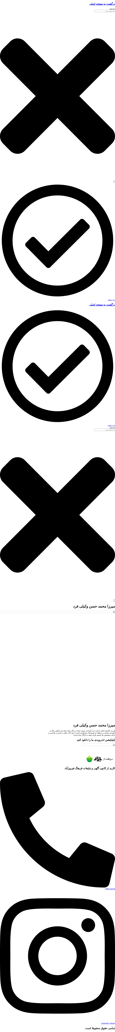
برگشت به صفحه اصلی (102, 3)
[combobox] (104, 11)
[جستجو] (114, 181)
